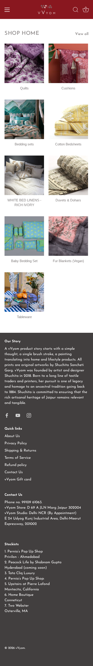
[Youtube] (18, 415)
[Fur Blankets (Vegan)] (68, 236)
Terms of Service (18, 458)
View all (81, 34)
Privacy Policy (16, 443)
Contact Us (14, 472)
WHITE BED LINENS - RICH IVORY (24, 202)
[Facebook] (7, 415)
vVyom (20, 648)
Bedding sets (24, 144)
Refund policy (16, 465)
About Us (12, 436)
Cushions (68, 88)
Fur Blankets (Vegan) (68, 261)
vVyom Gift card (18, 479)
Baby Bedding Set (24, 261)
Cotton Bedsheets (68, 144)
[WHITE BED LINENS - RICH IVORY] (24, 175)
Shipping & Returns (20, 450)
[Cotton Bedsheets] (68, 119)
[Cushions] (68, 63)
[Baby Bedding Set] (24, 236)
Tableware (24, 317)
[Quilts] (24, 63)
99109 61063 (32, 502)
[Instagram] (29, 415)
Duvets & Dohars (68, 200)
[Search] (76, 10)
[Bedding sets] (24, 119)
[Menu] (7, 10)
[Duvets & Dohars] (68, 175)
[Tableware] (24, 292)
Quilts (24, 88)
